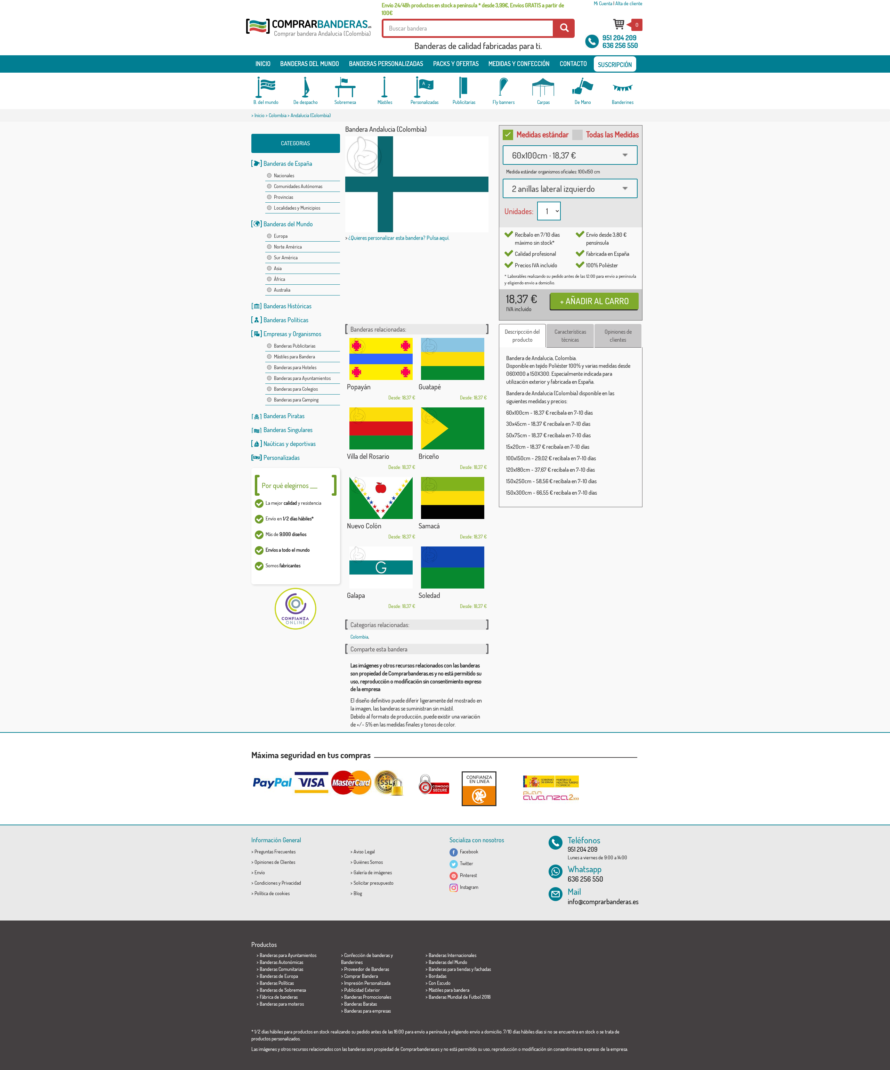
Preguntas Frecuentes (275, 851)
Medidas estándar (543, 134)
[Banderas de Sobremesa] (345, 87)
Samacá (429, 525)
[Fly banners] (503, 87)
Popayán (359, 386)
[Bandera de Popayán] (381, 359)
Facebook (468, 851)
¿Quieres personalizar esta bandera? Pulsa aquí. (399, 237)
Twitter (465, 863)
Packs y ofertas (456, 63)
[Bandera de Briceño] (453, 428)
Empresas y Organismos (292, 334)
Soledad (429, 595)
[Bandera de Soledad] (453, 567)
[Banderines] (622, 87)
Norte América (288, 247)
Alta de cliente (628, 3)
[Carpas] (543, 87)
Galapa (356, 595)
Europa (281, 236)
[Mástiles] (385, 87)
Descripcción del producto (522, 335)
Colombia (277, 115)
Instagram (468, 887)
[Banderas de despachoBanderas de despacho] (305, 87)
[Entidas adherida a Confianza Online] (479, 788)
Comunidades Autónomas (298, 186)
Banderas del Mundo (288, 224)
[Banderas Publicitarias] (464, 87)
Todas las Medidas (612, 134)
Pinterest (467, 875)
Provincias (283, 197)
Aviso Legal (364, 851)
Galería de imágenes (373, 872)
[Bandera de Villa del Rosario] (381, 428)
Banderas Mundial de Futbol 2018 (460, 997)
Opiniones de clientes (618, 335)
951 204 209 (619, 37)
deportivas (303, 443)
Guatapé (430, 386)
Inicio (263, 63)
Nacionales (284, 175)
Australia (282, 290)
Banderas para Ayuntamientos (302, 378)
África (279, 279)
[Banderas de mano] (583, 87)
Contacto (573, 63)
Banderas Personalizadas (386, 63)
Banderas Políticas (286, 320)
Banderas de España (288, 163)
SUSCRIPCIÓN (615, 64)
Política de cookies (272, 893)
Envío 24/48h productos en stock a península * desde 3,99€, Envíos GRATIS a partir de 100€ (473, 9)
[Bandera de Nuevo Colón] (381, 498)
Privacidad (291, 883)
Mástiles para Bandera (294, 356)
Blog (358, 893)
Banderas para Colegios (296, 389)
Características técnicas (570, 335)
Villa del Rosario (368, 456)
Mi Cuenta (603, 3)
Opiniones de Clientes (274, 862)
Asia (278, 268)
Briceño (429, 456)
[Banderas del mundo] (266, 87)
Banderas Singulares (288, 429)
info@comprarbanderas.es (603, 901)
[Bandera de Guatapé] (453, 359)
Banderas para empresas (367, 1011)
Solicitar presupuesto (374, 883)
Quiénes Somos (368, 862)
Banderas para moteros (282, 1004)
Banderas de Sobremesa (283, 990)
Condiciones (265, 883)
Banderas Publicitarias (294, 346)
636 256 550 (620, 45)
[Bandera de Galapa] (381, 567)
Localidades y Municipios (297, 208)
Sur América (286, 257)
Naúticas (274, 443)
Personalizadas (282, 457)
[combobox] (570, 155)
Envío (259, 872)
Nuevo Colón (364, 525)
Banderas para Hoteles (295, 367)
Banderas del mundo (309, 63)
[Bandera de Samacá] (453, 498)
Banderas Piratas (284, 416)
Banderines (352, 962)
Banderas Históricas (288, 306)
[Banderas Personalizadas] (424, 87)
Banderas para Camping (296, 400)
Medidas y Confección (519, 63)
